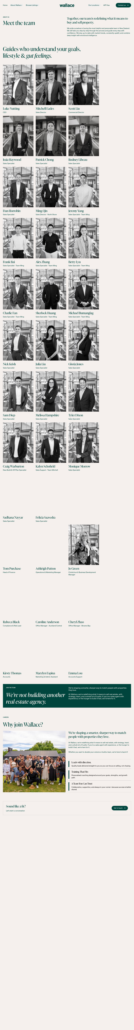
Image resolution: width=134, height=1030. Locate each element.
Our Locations (93, 5)
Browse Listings (32, 5)
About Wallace (15, 5)
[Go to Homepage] (67, 5)
